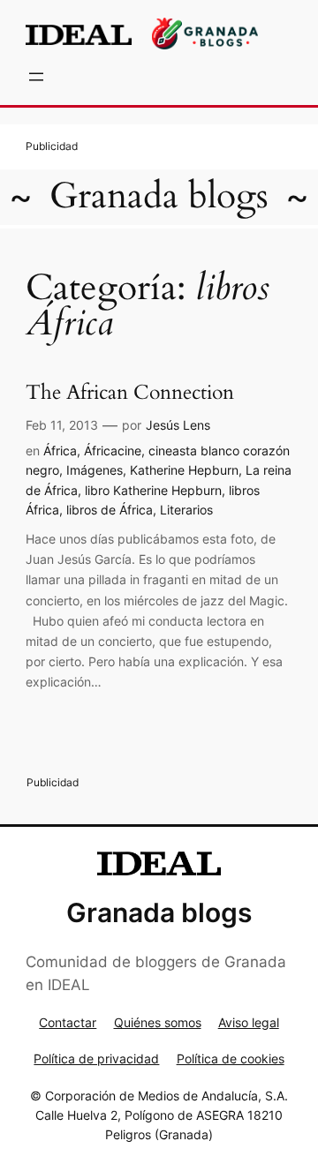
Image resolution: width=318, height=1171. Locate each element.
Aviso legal (248, 1022)
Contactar (67, 1022)
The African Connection (130, 393)
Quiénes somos (157, 1022)
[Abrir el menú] (36, 76)
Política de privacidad (96, 1058)
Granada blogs (159, 196)
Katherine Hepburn (184, 469)
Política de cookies (230, 1058)
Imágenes (94, 469)
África (60, 450)
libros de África (109, 509)
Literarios (186, 509)
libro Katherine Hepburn (153, 490)
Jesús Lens (178, 424)
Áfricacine (112, 450)
